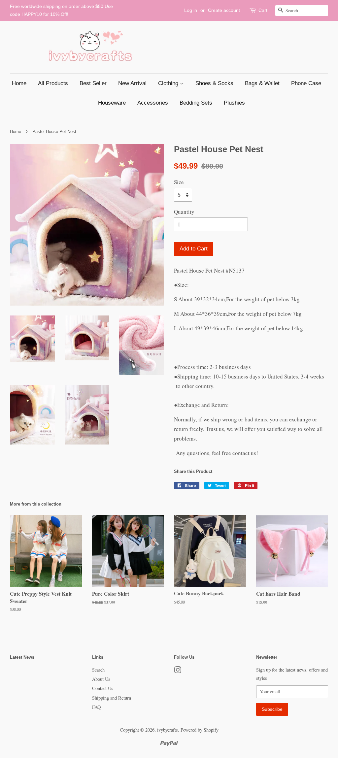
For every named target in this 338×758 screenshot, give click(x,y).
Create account (224, 10)
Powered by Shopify (200, 730)
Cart (262, 10)
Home (19, 83)
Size (179, 182)
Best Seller (93, 83)
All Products (53, 83)
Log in (190, 10)
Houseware (112, 103)
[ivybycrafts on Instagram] (177, 671)
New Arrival (132, 83)
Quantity (184, 211)
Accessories (152, 103)
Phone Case (306, 83)
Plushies (234, 103)
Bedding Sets (196, 103)
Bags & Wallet (262, 83)
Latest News (22, 657)
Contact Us (102, 688)
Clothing (169, 83)
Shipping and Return (111, 698)
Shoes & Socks (214, 83)
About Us (101, 679)
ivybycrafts (167, 730)
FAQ (96, 707)
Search (98, 670)
